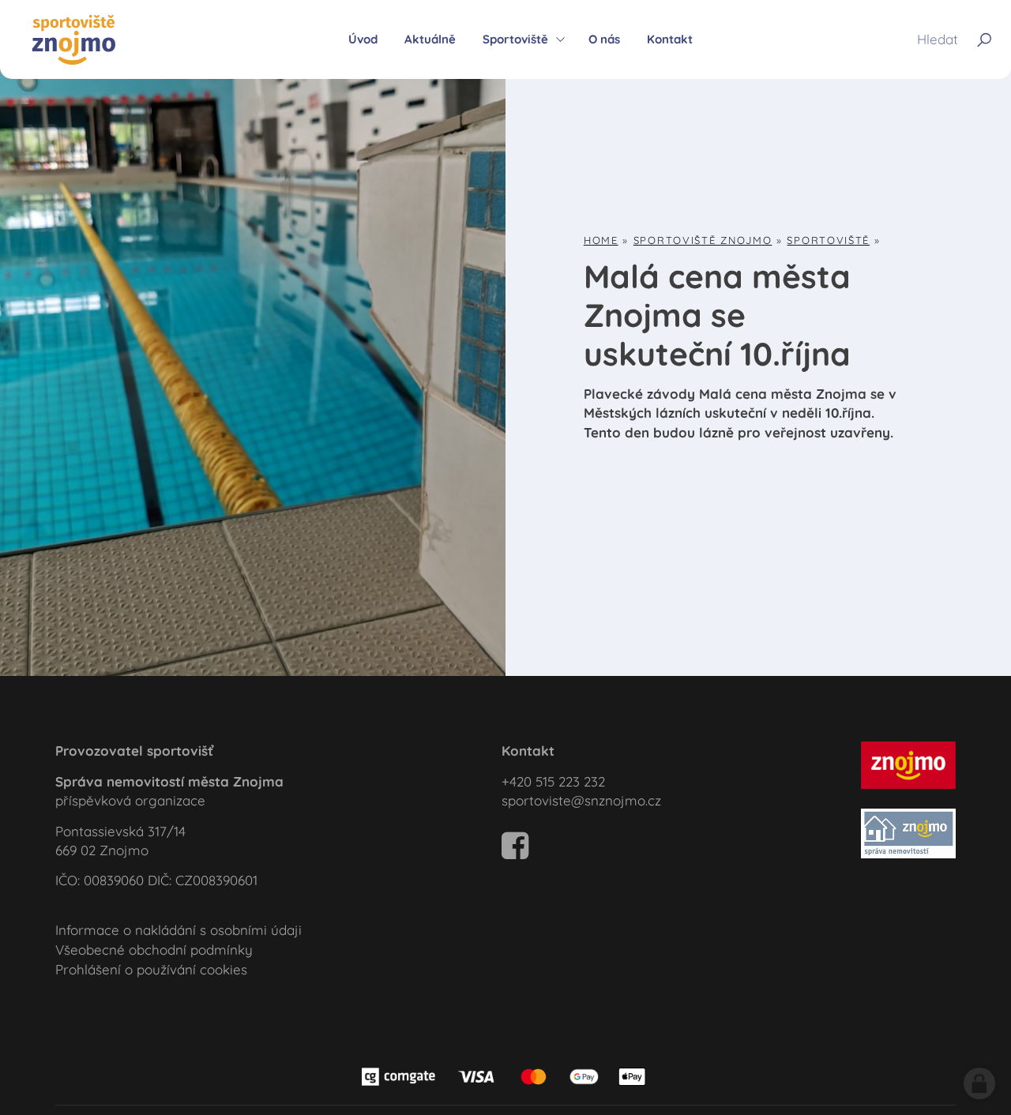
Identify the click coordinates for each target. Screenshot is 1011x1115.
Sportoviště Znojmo (702, 240)
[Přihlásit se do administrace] (979, 1083)
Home (601, 240)
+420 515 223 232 (553, 781)
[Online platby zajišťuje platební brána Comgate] (505, 1075)
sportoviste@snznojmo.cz (581, 800)
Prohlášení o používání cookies (151, 969)
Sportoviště (828, 240)
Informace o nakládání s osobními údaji (178, 930)
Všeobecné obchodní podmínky (154, 949)
